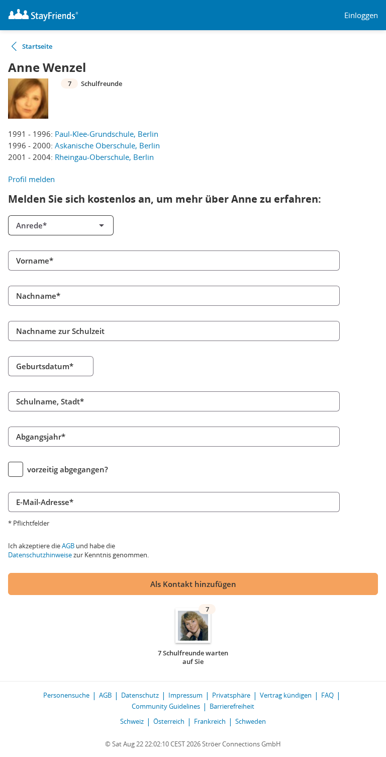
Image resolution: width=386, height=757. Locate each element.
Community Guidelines (166, 706)
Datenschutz (140, 695)
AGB (68, 545)
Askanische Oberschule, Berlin (107, 145)
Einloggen (361, 15)
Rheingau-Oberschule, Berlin (104, 157)
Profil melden (31, 179)
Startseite (37, 46)
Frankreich (210, 721)
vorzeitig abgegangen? (67, 469)
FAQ (327, 695)
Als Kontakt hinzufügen (193, 584)
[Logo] (43, 15)
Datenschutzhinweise (40, 554)
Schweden (250, 721)
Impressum (185, 695)
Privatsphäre (231, 695)
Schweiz (132, 721)
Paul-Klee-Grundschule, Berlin (106, 134)
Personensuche (66, 695)
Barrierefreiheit (232, 706)
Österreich (168, 721)
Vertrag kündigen (286, 695)
